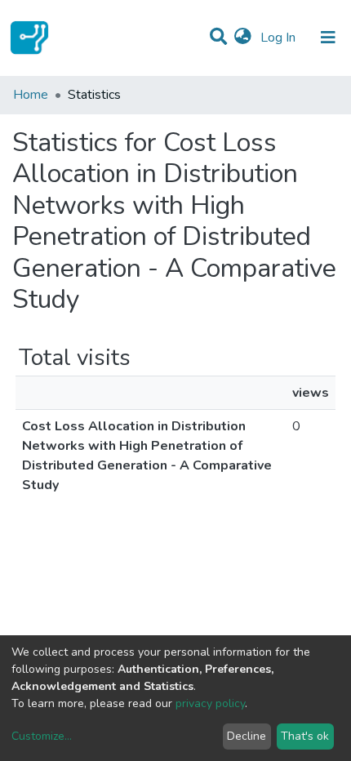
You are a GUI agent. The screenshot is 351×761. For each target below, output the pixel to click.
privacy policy (210, 703)
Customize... (41, 736)
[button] (243, 37)
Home (30, 95)
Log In (279, 38)
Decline (246, 736)
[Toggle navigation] (328, 37)
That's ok (305, 736)
